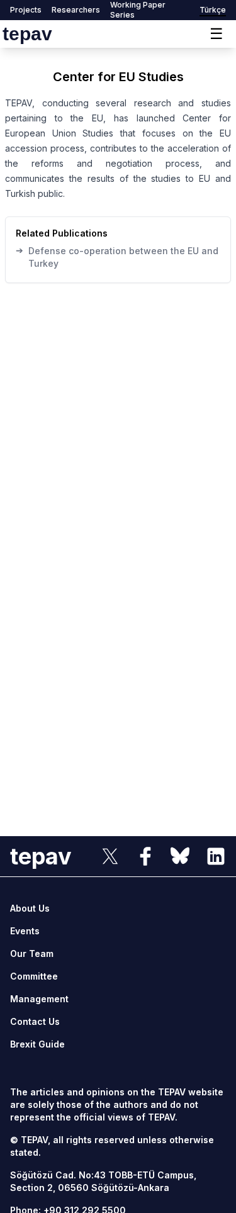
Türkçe (212, 9)
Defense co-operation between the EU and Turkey (117, 257)
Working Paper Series (138, 10)
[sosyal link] (110, 856)
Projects (26, 9)
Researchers (76, 9)
